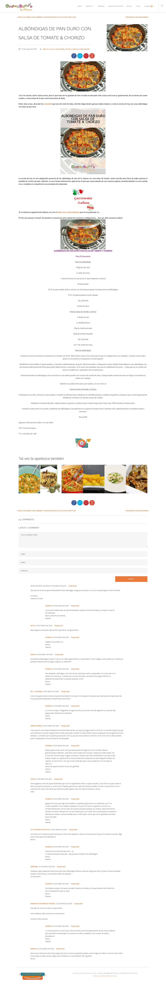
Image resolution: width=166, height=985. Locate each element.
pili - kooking (36, 691)
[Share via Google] (92, 55)
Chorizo (68, 49)
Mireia (33, 654)
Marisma (34, 867)
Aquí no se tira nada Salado (54, 49)
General (75, 49)
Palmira (48, 606)
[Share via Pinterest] (86, 55)
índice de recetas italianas (68, 212)
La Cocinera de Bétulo (40, 830)
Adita (32, 626)
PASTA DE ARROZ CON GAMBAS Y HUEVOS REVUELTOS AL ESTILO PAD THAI (47, 17)
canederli (48, 104)
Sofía (32, 779)
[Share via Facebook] (74, 55)
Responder (73, 586)
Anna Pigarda (36, 726)
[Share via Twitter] (80, 55)
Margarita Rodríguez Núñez (42, 904)
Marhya (33, 949)
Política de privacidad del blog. (105, 976)
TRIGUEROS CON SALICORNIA (136, 17)
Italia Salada (84, 49)
